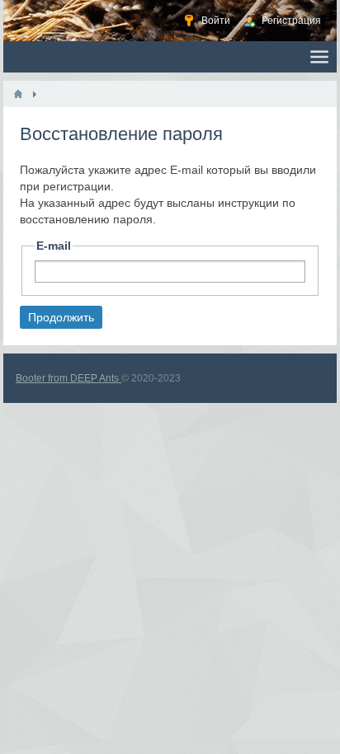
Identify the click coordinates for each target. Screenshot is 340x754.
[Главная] (18, 94)
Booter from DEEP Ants (68, 378)
